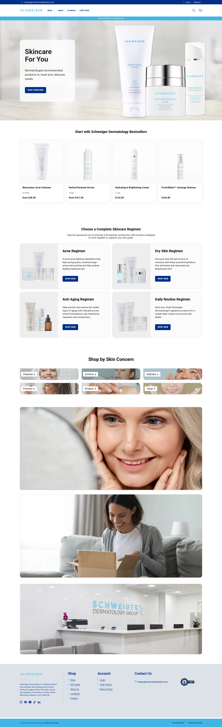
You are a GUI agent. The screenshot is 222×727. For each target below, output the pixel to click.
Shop (49, 10)
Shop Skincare (35, 90)
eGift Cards (84, 10)
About (60, 10)
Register (197, 2)
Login (187, 2)
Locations (71, 10)
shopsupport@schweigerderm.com (39, 2)
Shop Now (70, 279)
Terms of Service (195, 723)
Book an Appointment (46, 635)
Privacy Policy (178, 723)
